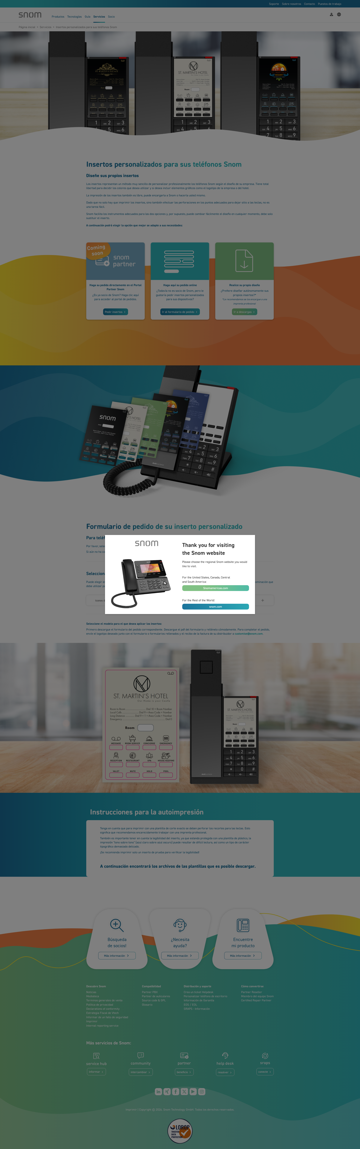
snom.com (215, 606)
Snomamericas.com (215, 588)
